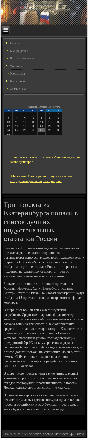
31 (8, 134)
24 (8, 130)
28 (41, 130)
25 (16, 130)
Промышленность (22, 58)
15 (49, 122)
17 (8, 126)
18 (16, 126)
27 (33, 130)
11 (16, 122)
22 (49, 126)
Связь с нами (18, 88)
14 (41, 122)
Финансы (16, 66)
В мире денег (19, 50)
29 (49, 130)
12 (24, 122)
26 (24, 130)
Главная (15, 43)
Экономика (17, 73)
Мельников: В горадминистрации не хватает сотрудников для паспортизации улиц (41, 178)
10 (8, 122)
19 (24, 126)
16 (58, 122)
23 (58, 126)
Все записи (17, 81)
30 (58, 130)
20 (33, 126)
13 (33, 122)
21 (41, 126)
